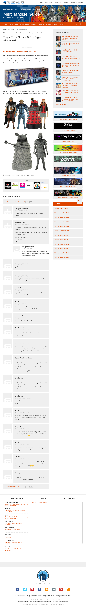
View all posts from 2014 (62, 235)
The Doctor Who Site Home (30, 604)
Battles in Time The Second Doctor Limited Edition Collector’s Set (70, 78)
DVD (16, 24)
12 (24, 202)
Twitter (25, 591)
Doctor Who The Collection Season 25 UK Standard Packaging (70, 85)
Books (22, 24)
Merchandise (48, 2)
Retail (56, 24)
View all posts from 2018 (62, 217)
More (61, 24)
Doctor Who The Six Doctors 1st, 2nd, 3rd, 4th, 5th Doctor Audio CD (70, 65)
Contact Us (54, 604)
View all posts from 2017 (62, 222)
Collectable (49, 24)
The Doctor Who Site (43, 583)
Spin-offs (73, 2)
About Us (61, 604)
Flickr (54, 591)
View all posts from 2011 (62, 248)
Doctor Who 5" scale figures (23, 175)
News (41, 2)
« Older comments (11, 202)
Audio (27, 24)
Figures (11, 24)
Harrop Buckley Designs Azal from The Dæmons (71, 71)
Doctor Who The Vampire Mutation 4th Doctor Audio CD (71, 57)
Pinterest (32, 591)
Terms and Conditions (44, 604)
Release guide (27, 9)
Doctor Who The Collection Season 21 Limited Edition (15, 511)
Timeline (65, 2)
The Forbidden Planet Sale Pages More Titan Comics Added (70, 38)
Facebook (18, 591)
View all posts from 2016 (62, 226)
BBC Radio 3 (33, 51)
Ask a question (36, 9)
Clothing (41, 24)
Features (80, 2)
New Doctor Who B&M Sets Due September (70, 50)
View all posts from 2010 (62, 253)
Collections (10, 9)
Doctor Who (58, 2)
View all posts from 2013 (62, 239)
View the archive (61, 104)
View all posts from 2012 (62, 244)
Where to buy (18, 9)
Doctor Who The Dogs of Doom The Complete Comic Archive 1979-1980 (70, 99)
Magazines (34, 24)
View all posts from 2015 (62, 230)
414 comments (23, 29)
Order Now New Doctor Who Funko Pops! (70, 44)
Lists (4, 9)
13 (27, 202)
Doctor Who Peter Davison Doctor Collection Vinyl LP (70, 91)
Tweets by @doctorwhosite (39, 502)
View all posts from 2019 (62, 213)
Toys (5, 24)
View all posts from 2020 (62, 208)
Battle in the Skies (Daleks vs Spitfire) (15, 51)
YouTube (61, 591)
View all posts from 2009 (62, 257)
